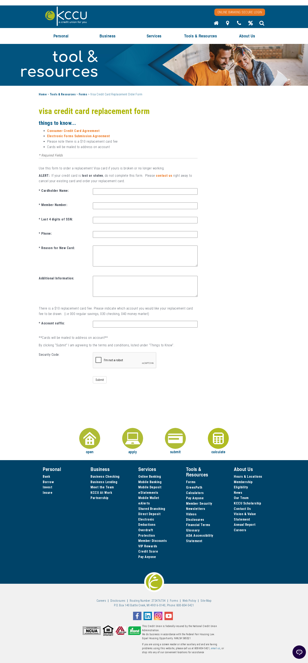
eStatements (148, 493)
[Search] (262, 24)
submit (175, 451)
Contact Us (242, 509)
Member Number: (54, 205)
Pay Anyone (147, 557)
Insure (47, 493)
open (90, 451)
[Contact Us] (239, 24)
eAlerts (144, 503)
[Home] (216, 24)
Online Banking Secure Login (239, 12)
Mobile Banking (150, 482)
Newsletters (195, 509)
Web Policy (189, 600)
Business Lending (104, 482)
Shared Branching (151, 509)
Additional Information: (56, 278)
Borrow (48, 482)
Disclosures (195, 520)
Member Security (199, 504)
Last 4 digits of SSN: (57, 219)
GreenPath (194, 487)
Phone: (46, 234)
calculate (218, 451)
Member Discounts (152, 541)
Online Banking (149, 477)
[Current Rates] (250, 24)
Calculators (195, 493)
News (238, 493)
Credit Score (148, 551)
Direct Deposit (149, 514)
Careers (240, 530)
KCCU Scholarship (247, 503)
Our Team (241, 498)
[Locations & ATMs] (228, 24)
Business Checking (105, 477)
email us (215, 648)
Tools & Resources (63, 94)
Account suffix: (53, 323)
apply (132, 451)
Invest (47, 487)
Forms (83, 94)
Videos (191, 514)
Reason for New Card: (58, 248)
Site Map (206, 600)
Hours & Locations (248, 477)
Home (43, 94)
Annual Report (245, 525)
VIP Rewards (147, 546)
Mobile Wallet (148, 498)
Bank (46, 477)
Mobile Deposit (149, 487)
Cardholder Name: (55, 191)
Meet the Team (102, 487)
